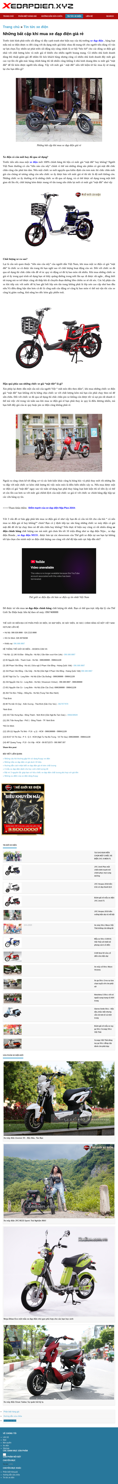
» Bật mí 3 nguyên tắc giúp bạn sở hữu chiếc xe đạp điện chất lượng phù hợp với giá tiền (40, 772)
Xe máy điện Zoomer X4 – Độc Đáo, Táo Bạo (23, 1138)
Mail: (5, 1440)
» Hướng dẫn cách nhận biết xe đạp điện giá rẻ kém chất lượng (29, 765)
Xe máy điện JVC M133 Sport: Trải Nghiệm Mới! (25, 1221)
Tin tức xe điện (35, 27)
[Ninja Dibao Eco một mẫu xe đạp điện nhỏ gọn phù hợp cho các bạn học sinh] (59, 1271)
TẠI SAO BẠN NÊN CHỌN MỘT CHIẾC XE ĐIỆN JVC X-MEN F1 (103, 856)
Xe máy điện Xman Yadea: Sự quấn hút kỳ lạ (23, 1402)
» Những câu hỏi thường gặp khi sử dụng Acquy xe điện (26, 759)
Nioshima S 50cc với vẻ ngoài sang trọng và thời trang (104, 998)
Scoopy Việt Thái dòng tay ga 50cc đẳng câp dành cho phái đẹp (103, 1043)
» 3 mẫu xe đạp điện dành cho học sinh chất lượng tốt (25, 769)
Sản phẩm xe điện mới (13, 1055)
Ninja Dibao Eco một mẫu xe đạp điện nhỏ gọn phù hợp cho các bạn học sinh (38, 1319)
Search (110, 16)
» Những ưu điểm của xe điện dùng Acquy (20, 776)
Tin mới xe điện (10, 845)
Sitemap (6, 1448)
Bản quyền (7, 1443)
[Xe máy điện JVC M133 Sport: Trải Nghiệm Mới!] (59, 1181)
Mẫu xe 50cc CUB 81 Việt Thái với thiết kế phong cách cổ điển (102, 942)
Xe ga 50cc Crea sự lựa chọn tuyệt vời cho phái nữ (104, 984)
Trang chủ (8, 16)
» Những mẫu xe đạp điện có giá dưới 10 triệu (22, 762)
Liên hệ (89, 16)
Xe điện (6, 1446)
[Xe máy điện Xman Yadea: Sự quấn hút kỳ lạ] (59, 1362)
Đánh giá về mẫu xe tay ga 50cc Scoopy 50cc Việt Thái (103, 1029)
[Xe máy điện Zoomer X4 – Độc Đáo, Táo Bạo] (59, 1098)
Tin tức (5, 1464)
